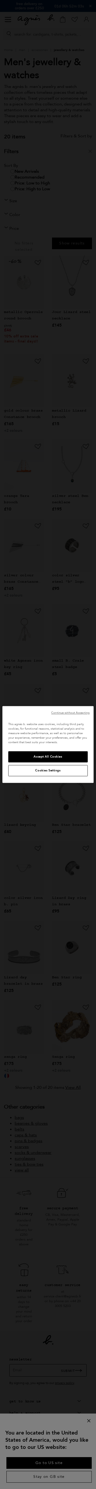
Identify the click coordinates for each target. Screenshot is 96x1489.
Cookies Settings (48, 771)
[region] (48, 744)
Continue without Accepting (70, 713)
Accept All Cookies (48, 757)
